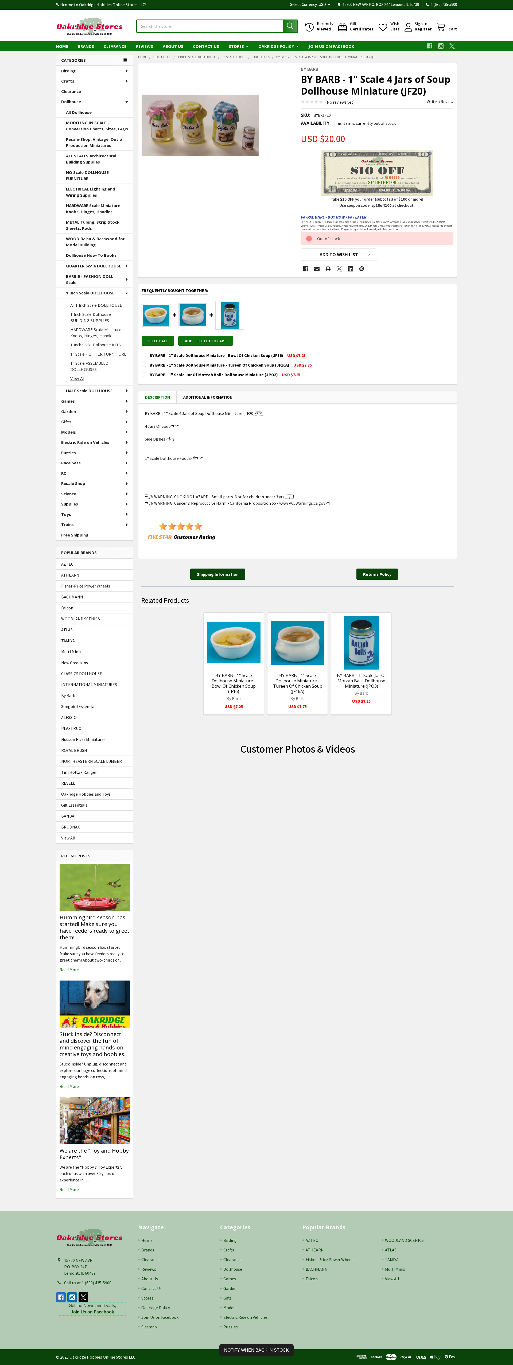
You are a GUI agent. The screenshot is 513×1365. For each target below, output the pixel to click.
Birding (68, 70)
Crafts (67, 81)
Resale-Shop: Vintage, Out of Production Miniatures (95, 142)
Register (423, 29)
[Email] (317, 269)
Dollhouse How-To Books (91, 255)
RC (63, 473)
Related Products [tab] (165, 600)
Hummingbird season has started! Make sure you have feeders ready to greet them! (94, 927)
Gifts (66, 421)
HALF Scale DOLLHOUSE (89, 390)
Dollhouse (71, 101)
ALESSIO (69, 717)
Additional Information (207, 397)
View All (77, 378)
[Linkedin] (350, 269)
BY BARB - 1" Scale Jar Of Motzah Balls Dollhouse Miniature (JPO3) (361, 680)
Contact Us (206, 46)
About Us (173, 46)
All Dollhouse (79, 112)
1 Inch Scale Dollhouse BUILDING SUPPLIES (90, 317)
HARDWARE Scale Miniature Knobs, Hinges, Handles (93, 208)
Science (68, 493)
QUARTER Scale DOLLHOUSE (93, 266)
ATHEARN (70, 575)
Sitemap (149, 1326)
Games (68, 401)
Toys (66, 514)
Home (62, 46)
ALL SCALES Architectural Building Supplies (91, 159)
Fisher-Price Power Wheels (85, 586)
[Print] (328, 269)
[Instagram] (441, 46)
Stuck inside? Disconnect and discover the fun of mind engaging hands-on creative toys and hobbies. (93, 1044)
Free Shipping (74, 535)
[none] (200, 125)
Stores (236, 46)
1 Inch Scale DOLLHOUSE (90, 292)
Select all (158, 341)
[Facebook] (429, 46)
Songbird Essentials (79, 706)
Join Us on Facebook (331, 46)
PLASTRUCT (72, 728)
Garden (68, 411)
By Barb (68, 695)
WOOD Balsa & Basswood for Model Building (95, 241)
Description (157, 397)
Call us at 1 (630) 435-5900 (87, 1282)
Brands (86, 46)
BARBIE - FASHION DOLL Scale (89, 279)
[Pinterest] (362, 269)
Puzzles (68, 452)
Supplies (69, 504)
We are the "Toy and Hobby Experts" (94, 1154)
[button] (339, 254)
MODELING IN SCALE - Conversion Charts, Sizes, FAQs (97, 125)
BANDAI (68, 816)
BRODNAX (70, 827)
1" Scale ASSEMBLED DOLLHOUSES (89, 366)
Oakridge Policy (276, 46)
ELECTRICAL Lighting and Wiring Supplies (90, 192)
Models (68, 432)
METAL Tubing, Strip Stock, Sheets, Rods (93, 225)
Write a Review (440, 101)
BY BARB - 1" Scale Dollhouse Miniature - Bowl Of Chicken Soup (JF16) (234, 683)
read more (69, 969)
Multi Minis (71, 651)
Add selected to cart (205, 341)
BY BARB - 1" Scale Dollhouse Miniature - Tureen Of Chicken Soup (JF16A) (297, 683)
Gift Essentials (74, 805)
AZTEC (67, 564)
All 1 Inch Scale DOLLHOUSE (96, 305)
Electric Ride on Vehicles (85, 442)
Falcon (67, 607)
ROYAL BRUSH (74, 750)
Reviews (144, 46)
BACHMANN (72, 597)
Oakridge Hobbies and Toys (86, 794)
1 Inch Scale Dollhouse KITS (95, 344)
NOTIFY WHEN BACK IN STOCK (256, 1350)
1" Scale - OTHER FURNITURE (98, 354)
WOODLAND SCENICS (80, 618)
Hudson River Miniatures (83, 739)
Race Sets (71, 462)
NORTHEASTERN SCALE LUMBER (91, 761)
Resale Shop (73, 483)
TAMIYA (68, 640)
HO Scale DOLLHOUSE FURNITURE (87, 175)
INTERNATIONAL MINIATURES (89, 684)
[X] (452, 46)
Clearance (115, 46)
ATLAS (67, 629)
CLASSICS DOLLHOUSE (81, 673)
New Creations (74, 662)
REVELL (68, 783)
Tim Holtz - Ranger (79, 772)
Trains (67, 524)
